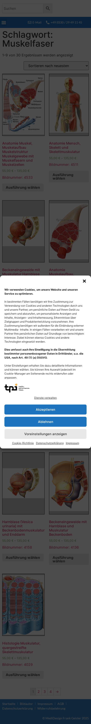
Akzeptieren (45, 409)
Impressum (72, 443)
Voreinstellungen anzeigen (45, 434)
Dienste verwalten (45, 397)
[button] (84, 281)
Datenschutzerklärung (50, 443)
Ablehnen (45, 422)
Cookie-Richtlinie (23, 443)
